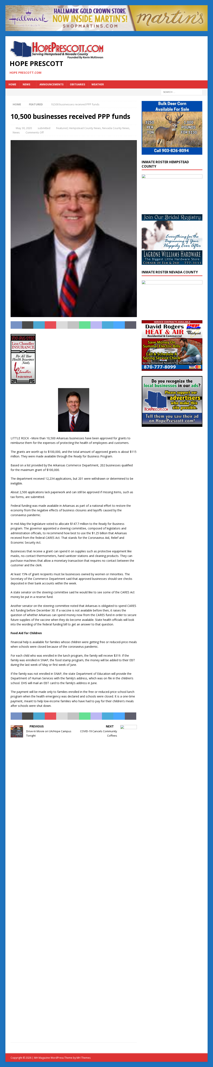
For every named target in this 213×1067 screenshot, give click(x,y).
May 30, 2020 (24, 128)
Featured (62, 128)
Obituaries (77, 84)
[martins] (106, 29)
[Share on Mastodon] (96, 325)
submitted (44, 128)
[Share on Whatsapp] (84, 325)
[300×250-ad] (172, 424)
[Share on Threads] (130, 325)
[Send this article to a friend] (62, 325)
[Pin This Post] (50, 325)
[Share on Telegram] (107, 325)
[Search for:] (181, 92)
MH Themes (83, 1058)
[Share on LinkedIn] (39, 325)
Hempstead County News (85, 128)
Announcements (51, 84)
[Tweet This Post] (27, 325)
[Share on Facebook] (16, 325)
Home (12, 84)
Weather (98, 84)
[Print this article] (73, 325)
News (26, 84)
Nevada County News (115, 128)
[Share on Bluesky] (119, 325)
